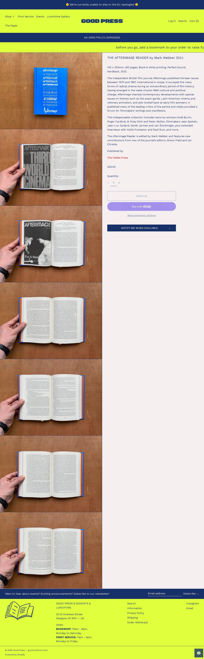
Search (131, 603)
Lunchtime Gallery (58, 16)
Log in (172, 20)
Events (40, 16)
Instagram (192, 603)
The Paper (11, 25)
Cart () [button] (194, 20)
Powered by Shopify (15, 654)
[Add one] (119, 183)
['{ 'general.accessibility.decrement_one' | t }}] (108, 183)
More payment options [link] (141, 215)
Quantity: (113, 176)
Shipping (132, 617)
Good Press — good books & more (30, 650)
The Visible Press (117, 157)
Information (134, 608)
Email (189, 608)
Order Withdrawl (137, 622)
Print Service (26, 16)
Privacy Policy (135, 613)
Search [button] (182, 20)
